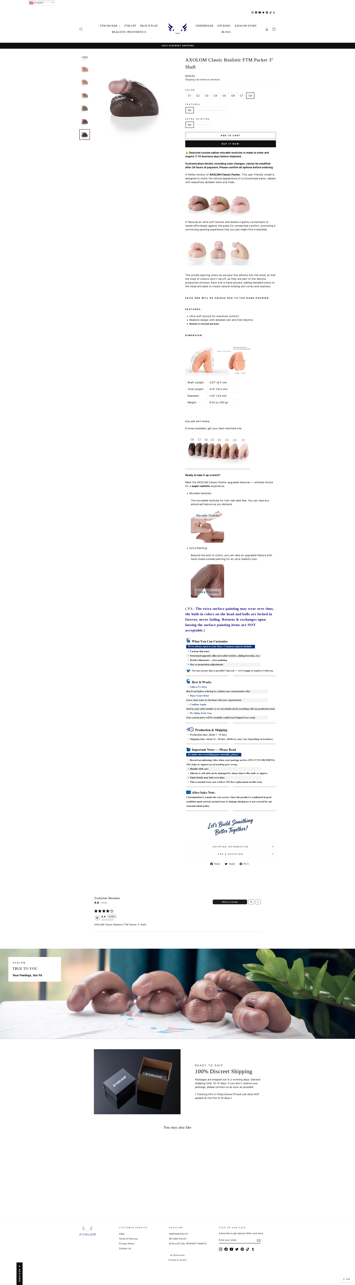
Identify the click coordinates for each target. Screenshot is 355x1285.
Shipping (190, 79)
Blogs (226, 31)
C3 (206, 95)
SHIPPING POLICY (178, 1234)
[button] (97, 1193)
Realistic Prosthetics (129, 31)
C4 (215, 95)
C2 (198, 95)
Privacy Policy (126, 1243)
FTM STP (130, 25)
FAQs (121, 1234)
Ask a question (230, 854)
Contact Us (125, 1248)
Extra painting (197, 119)
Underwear (204, 25)
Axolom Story (245, 25)
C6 (233, 95)
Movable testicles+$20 (211, 110)
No (190, 110)
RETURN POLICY (178, 1238)
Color (190, 90)
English (39, 2)
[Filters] (251, 902)
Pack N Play (149, 25)
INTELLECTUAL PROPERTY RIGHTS (188, 1243)
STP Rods (223, 25)
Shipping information (230, 846)
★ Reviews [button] (19, 1273)
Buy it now (230, 144)
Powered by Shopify (177, 1260)
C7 (241, 95)
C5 (224, 95)
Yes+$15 (202, 124)
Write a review (230, 902)
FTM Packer (109, 25)
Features (192, 104)
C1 (189, 95)
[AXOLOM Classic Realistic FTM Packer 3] (89, 1201)
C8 (250, 95)
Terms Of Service (128, 1238)
